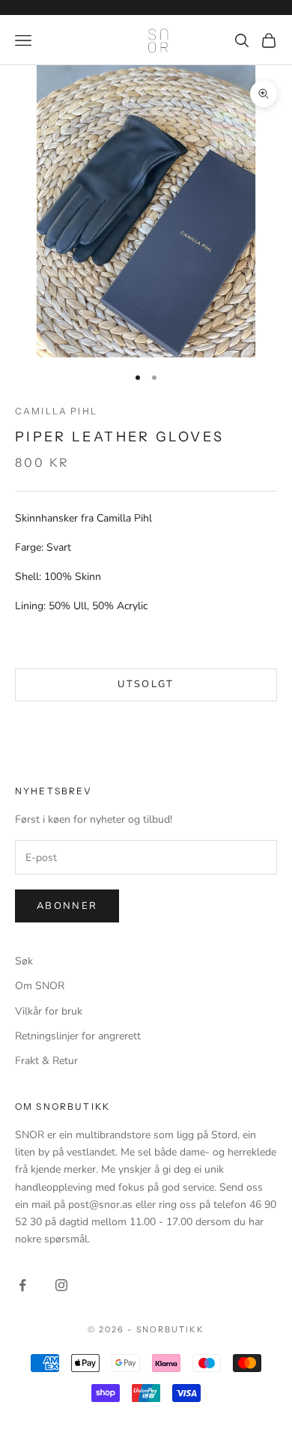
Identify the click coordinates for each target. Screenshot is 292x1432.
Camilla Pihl (56, 411)
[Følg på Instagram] (61, 1285)
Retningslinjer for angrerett (78, 1036)
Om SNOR (39, 986)
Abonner (67, 906)
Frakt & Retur (46, 1061)
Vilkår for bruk (48, 1011)
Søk (24, 961)
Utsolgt (146, 684)
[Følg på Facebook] (22, 1285)
